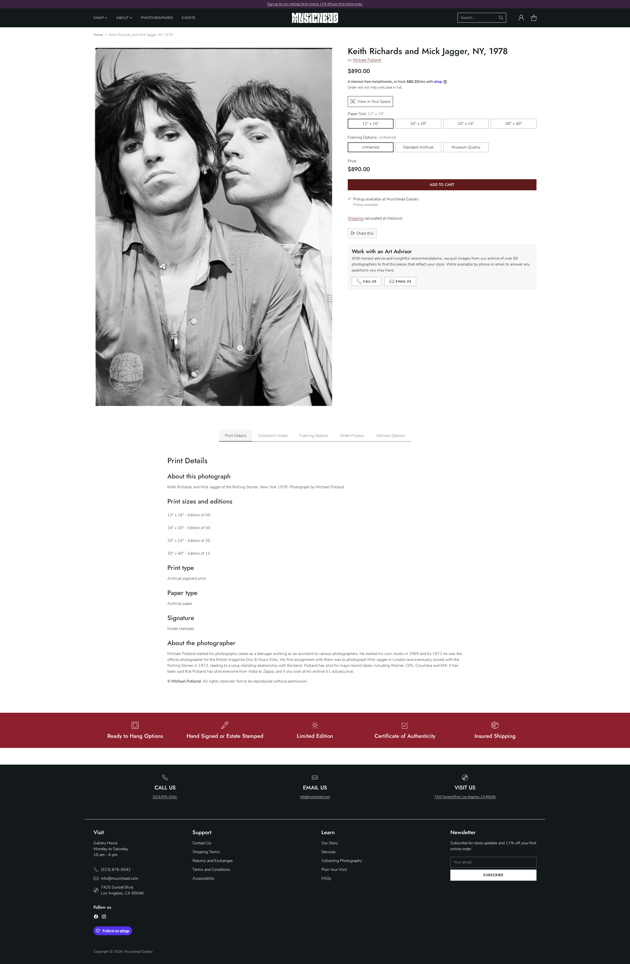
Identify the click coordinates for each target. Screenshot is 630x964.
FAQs (326, 878)
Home (98, 34)
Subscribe (493, 875)
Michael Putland (367, 60)
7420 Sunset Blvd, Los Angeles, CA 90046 (465, 797)
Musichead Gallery (138, 951)
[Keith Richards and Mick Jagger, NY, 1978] (214, 227)
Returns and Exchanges (212, 860)
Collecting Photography (341, 860)
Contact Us (201, 843)
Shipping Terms (206, 852)
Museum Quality (466, 147)
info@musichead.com (315, 797)
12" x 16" (370, 123)
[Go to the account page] (521, 17)
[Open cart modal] (533, 17)
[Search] (501, 18)
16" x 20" (418, 123)
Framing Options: (372, 137)
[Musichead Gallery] (315, 17)
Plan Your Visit (334, 869)
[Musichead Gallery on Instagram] (104, 917)
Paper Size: (366, 113)
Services (328, 852)
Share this (365, 233)
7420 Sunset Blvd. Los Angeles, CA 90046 (122, 890)
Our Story (329, 843)
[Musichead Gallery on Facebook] (96, 917)
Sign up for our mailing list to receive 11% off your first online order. (315, 4)
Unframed (370, 147)
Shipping (355, 218)
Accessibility (203, 878)
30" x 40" (513, 123)
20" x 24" (465, 123)
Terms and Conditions (211, 869)
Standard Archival (418, 147)
